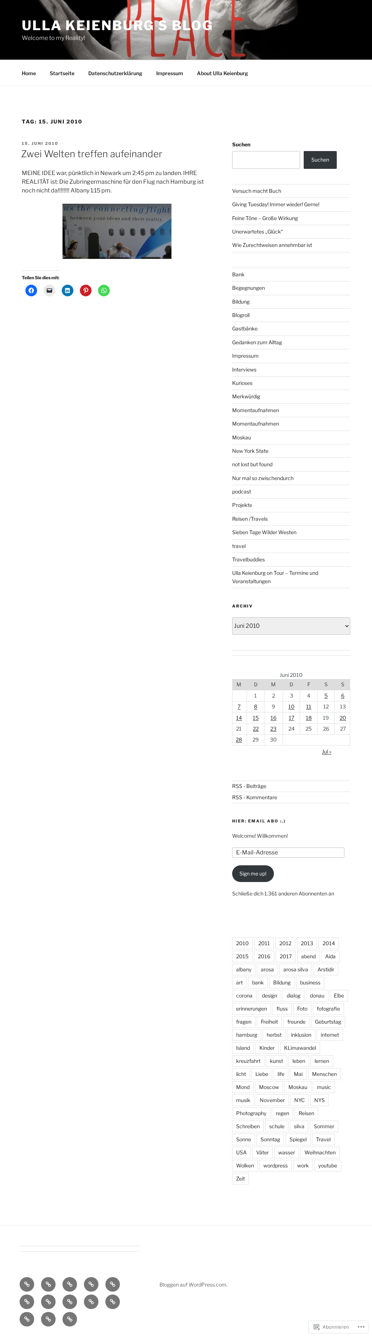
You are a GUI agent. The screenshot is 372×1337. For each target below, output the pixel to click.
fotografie (328, 1008)
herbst (274, 1035)
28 (239, 739)
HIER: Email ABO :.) (259, 821)
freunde (296, 1022)
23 (273, 729)
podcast (241, 491)
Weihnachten (320, 1152)
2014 (329, 943)
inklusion (301, 1035)
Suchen (241, 144)
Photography (251, 1113)
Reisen (306, 1113)
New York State (250, 451)
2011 (264, 943)
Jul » (326, 751)
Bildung (241, 301)
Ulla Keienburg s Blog (117, 25)
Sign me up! (252, 873)
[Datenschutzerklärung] (69, 1284)
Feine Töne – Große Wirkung (265, 218)
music (324, 1087)
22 (256, 729)
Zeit (240, 1178)
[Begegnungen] (48, 1302)
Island (243, 1048)
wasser (286, 1152)
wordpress (275, 1165)
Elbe (339, 995)
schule (276, 1126)
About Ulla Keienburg (222, 73)
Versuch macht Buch (256, 191)
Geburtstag (328, 1022)
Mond (243, 1087)
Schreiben (248, 1126)
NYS (319, 1100)
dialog (293, 995)
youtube (327, 1165)
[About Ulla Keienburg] (48, 1284)
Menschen (324, 1074)
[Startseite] (27, 1284)
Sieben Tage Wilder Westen (264, 532)
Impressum (169, 73)
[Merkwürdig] (112, 1302)
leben (298, 1061)
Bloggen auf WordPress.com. (193, 1284)
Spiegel (298, 1139)
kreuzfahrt (248, 1061)
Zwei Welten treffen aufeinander (91, 153)
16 (273, 718)
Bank (238, 274)
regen (282, 1113)
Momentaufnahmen (255, 410)
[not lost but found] (91, 1302)
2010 (242, 943)
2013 (307, 943)
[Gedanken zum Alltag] (27, 1302)
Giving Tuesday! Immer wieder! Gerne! (275, 204)
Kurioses (242, 383)
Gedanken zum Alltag (257, 342)
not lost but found (252, 464)
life (281, 1074)
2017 (286, 956)
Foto (302, 1008)
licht (241, 1074)
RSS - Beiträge (249, 786)
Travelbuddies (248, 559)
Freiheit (269, 1022)
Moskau (241, 437)
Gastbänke (245, 328)
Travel (323, 1139)
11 (308, 706)
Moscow (269, 1087)
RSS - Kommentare (254, 797)
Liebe (261, 1074)
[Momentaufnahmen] (27, 1319)
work (303, 1165)
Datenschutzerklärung (115, 73)
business (310, 982)
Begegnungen (248, 288)
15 (256, 718)
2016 (264, 956)
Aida (330, 956)
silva (299, 1126)
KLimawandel (300, 1048)
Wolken (245, 1165)
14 (239, 718)
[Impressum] (91, 1284)
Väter (262, 1152)
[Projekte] (48, 1319)
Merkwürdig (246, 396)
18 (309, 718)
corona (244, 995)
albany (243, 969)
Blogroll (241, 315)
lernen (322, 1061)
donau (317, 995)
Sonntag (270, 1139)
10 (291, 706)
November (272, 1100)
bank (258, 982)
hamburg (246, 1035)
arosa (267, 969)
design (269, 995)
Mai (298, 1074)
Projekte (242, 505)
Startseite (62, 73)
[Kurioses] (69, 1302)
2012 (285, 943)
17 (291, 718)
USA (241, 1152)
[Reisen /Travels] (69, 1319)
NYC (299, 1100)
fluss (282, 1008)
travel (239, 546)
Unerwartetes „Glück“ (257, 231)
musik (243, 1100)
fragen (243, 1022)
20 (343, 718)
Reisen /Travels (250, 519)
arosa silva (295, 969)
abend (308, 956)
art (239, 982)
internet (330, 1035)
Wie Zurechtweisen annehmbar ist (272, 245)
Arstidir (326, 969)
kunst (276, 1061)
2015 (242, 956)
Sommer (324, 1126)
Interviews (244, 369)
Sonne (243, 1139)
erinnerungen (251, 1008)
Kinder (267, 1048)
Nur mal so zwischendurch (263, 478)
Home (29, 73)
